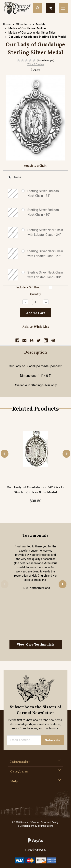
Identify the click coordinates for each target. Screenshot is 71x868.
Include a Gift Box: (28, 287)
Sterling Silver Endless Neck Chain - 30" (43, 212)
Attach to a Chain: (35, 165)
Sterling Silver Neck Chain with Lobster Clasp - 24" (45, 232)
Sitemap (45, 822)
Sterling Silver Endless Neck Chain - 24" (43, 193)
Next (66, 454)
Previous (4, 454)
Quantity (35, 294)
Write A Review (35, 64)
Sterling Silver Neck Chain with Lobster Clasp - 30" (45, 275)
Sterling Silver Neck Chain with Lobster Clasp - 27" (45, 253)
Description (35, 352)
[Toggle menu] (63, 8)
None (17, 177)
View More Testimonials (35, 644)
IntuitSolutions (45, 826)
